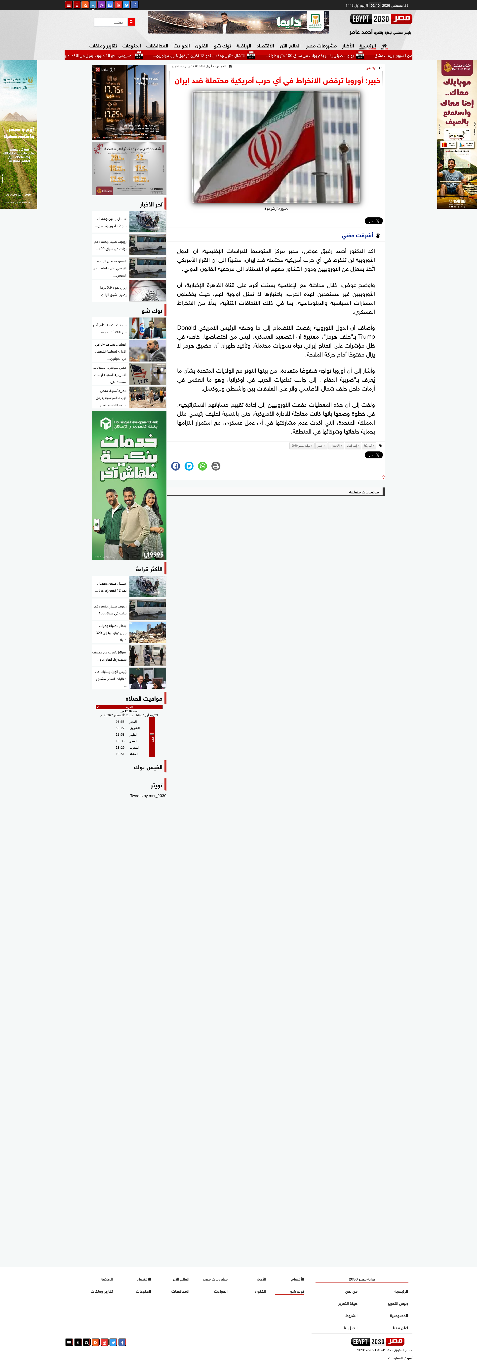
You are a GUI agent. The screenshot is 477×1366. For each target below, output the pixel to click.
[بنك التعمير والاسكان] (129, 485)
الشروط (351, 1315)
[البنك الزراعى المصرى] (18, 206)
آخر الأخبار (151, 203)
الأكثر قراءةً (149, 568)
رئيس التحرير (398, 1302)
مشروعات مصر (321, 44)
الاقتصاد (265, 44)
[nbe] (238, 22)
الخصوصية (399, 1315)
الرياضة (244, 44)
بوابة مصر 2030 (301, 445)
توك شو (222, 44)
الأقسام (297, 1278)
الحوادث (182, 44)
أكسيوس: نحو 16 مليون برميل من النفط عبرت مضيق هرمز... (128, 54)
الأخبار (348, 44)
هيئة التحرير (348, 1302)
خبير (320, 445)
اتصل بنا (351, 1327)
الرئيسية (367, 44)
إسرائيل (352, 445)
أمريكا (368, 445)
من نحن (351, 1290)
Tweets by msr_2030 (148, 795)
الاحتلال (335, 445)
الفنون (201, 44)
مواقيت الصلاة (144, 697)
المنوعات (131, 44)
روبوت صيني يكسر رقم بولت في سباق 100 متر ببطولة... (352, 54)
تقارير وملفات (103, 44)
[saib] (129, 102)
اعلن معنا (400, 1327)
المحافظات (157, 44)
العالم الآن (290, 44)
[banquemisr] (129, 169)
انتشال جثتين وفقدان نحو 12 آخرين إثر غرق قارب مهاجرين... (241, 54)
